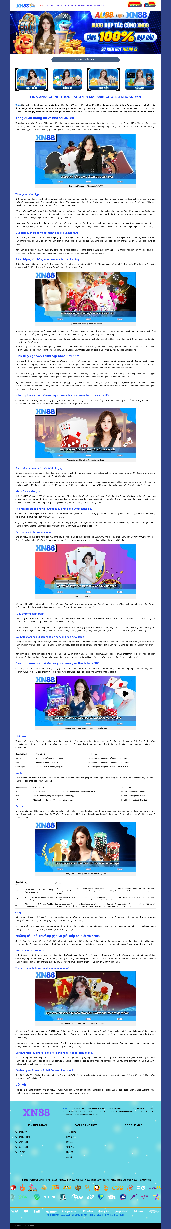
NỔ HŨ (66, 5)
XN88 (42, 5)
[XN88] (25, 5)
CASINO (81, 5)
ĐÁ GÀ (89, 5)
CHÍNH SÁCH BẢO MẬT (58, 1215)
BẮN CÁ (59, 5)
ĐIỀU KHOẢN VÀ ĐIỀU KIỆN (110, 1215)
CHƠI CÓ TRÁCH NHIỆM (83, 1215)
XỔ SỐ (73, 5)
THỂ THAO (50, 5)
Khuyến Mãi (99, 5)
